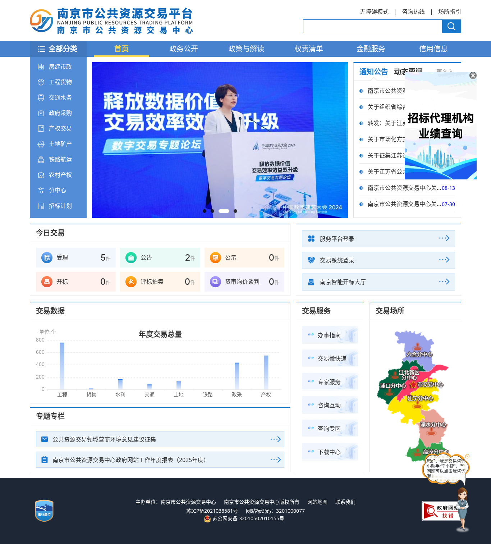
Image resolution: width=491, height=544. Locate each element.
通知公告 (373, 72)
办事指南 (329, 335)
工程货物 (60, 82)
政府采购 (60, 113)
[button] (204, 211)
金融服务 (371, 49)
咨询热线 (413, 11)
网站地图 (317, 501)
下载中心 (329, 452)
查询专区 (329, 429)
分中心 (57, 190)
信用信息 (433, 49)
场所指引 (449, 11)
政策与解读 (246, 49)
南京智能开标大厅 (343, 282)
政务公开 (183, 49)
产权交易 (60, 128)
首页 (121, 49)
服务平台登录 (337, 239)
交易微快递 (332, 358)
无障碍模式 (374, 11)
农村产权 (60, 175)
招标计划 (60, 206)
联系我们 (345, 501)
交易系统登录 (337, 260)
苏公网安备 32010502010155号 (247, 518)
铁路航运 (60, 159)
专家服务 (329, 382)
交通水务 (60, 97)
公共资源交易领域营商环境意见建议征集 (104, 439)
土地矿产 (60, 144)
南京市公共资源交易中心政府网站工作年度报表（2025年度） (130, 460)
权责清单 (308, 49)
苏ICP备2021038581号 (212, 510)
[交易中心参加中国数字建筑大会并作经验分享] (220, 140)
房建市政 (60, 66)
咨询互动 (329, 405)
